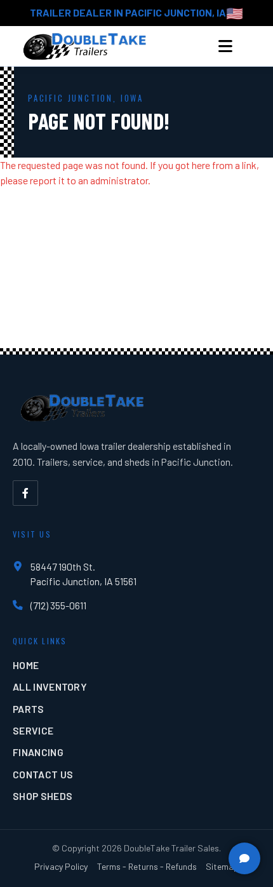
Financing (38, 752)
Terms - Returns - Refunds (147, 866)
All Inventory (50, 686)
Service (33, 730)
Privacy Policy (61, 866)
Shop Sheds (42, 796)
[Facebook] (25, 493)
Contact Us (43, 774)
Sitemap (222, 866)
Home (26, 665)
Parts (28, 709)
